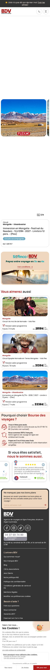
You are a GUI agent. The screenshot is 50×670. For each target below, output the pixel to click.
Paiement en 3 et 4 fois (13, 618)
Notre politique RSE (11, 577)
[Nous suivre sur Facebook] (7, 528)
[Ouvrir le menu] (46, 11)
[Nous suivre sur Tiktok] (21, 528)
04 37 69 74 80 (14, 534)
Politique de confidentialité (14, 581)
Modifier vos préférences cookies (17, 596)
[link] (39, 11)
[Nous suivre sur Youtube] (28, 528)
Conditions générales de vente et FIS (17, 587)
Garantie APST (9, 614)
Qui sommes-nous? (12, 557)
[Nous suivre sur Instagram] (14, 528)
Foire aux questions (11, 606)
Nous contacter (10, 610)
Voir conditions (23, 267)
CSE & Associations (11, 569)
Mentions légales (10, 592)
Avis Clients (8, 573)
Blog (5, 565)
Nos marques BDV (11, 561)
